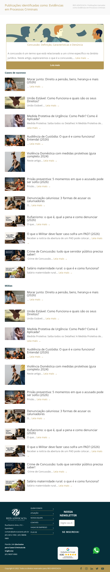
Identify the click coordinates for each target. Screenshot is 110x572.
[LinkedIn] (91, 568)
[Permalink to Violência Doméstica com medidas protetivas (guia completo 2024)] (15, 162)
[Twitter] (97, 568)
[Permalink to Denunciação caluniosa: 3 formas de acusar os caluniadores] (15, 203)
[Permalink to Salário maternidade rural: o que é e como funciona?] (15, 272)
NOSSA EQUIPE (37, 518)
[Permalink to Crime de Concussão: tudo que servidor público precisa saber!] (15, 255)
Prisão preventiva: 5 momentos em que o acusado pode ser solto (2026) (65, 180)
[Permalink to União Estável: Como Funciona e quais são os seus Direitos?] (15, 103)
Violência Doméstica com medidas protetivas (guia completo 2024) (61, 154)
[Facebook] (81, 568)
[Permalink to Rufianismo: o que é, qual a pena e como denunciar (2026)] (15, 221)
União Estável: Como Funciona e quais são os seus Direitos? (61, 99)
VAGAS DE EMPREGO (39, 527)
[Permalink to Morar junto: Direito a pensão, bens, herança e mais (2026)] (15, 84)
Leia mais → (82, 58)
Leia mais (55, 65)
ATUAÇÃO (34, 513)
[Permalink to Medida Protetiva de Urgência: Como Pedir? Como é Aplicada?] (15, 120)
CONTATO (34, 522)
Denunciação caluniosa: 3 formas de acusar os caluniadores (59, 199)
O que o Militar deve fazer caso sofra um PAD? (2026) (63, 234)
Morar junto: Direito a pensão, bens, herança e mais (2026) (62, 80)
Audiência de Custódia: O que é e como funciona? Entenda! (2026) (61, 137)
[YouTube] (102, 568)
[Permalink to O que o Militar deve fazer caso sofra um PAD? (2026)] (15, 238)
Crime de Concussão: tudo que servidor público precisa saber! (65, 252)
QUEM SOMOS (36, 508)
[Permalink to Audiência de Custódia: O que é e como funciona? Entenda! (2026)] (15, 140)
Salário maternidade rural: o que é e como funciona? (63, 268)
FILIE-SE (34, 532)
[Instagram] (86, 568)
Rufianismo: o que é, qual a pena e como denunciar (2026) (62, 218)
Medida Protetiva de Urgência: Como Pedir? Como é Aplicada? (62, 117)
